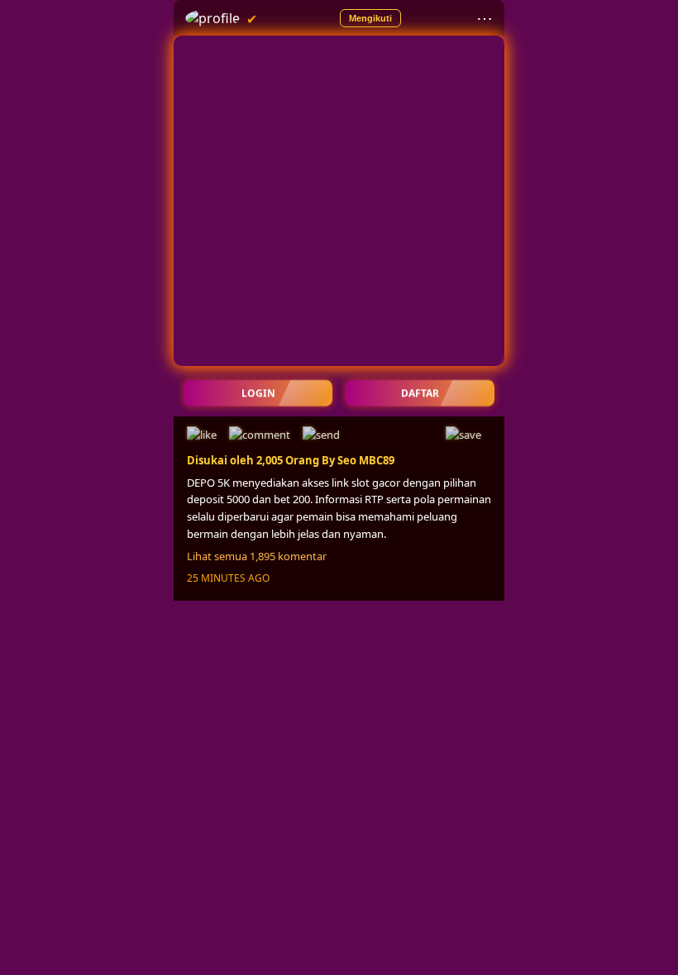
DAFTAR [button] (420, 393)
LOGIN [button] (258, 393)
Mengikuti (370, 18)
